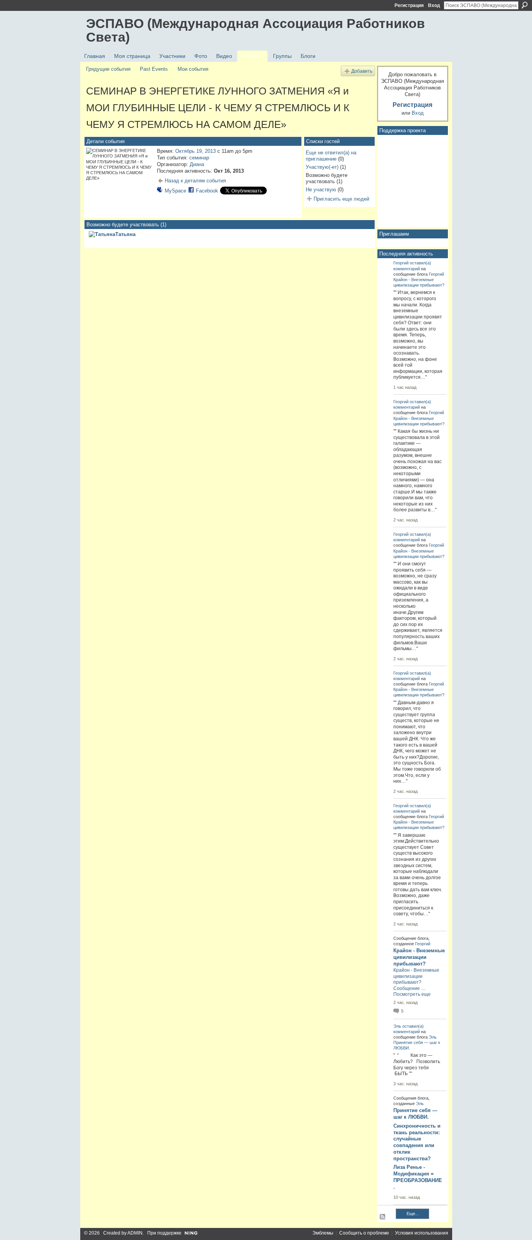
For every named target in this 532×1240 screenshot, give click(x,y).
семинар (199, 158)
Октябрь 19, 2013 (195, 151)
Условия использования (421, 1233)
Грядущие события (108, 69)
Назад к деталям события (195, 181)
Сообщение (406, 988)
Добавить (361, 70)
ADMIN (135, 1233)
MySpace (175, 191)
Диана (197, 164)
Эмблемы (322, 1233)
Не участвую (321, 189)
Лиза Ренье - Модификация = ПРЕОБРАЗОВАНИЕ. (417, 1177)
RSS (382, 1217)
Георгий (401, 263)
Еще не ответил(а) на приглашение (331, 156)
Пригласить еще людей (341, 199)
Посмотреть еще (412, 994)
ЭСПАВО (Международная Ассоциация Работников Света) (255, 30)
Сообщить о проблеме (364, 1233)
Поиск (524, 5)
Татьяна (125, 234)
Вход (434, 5)
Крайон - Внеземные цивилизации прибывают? (419, 957)
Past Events (154, 69)
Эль (397, 1026)
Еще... (413, 1213)
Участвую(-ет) (322, 167)
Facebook (207, 191)
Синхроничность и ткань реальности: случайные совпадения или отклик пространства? (416, 1142)
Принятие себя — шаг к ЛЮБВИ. (415, 1113)
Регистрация (409, 5)
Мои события (193, 69)
